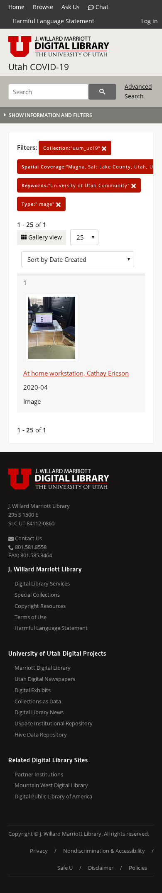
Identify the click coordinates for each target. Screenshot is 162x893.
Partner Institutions (39, 774)
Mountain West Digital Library (51, 785)
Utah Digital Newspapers (45, 679)
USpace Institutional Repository (54, 723)
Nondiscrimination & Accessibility (104, 850)
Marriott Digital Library (43, 667)
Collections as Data (38, 701)
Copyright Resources (40, 606)
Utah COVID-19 (38, 67)
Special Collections (37, 594)
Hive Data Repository (41, 734)
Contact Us (28, 538)
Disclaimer (100, 867)
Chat (101, 7)
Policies (138, 867)
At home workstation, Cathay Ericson (76, 373)
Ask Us (70, 7)
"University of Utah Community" (76, 185)
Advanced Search (138, 91)
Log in (149, 21)
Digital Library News (39, 712)
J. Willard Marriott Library (39, 506)
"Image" (39, 204)
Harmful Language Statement (53, 21)
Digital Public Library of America (53, 796)
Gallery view (44, 237)
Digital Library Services (42, 583)
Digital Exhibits (33, 690)
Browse (43, 7)
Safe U (65, 867)
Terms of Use (31, 617)
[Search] (102, 92)
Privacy (39, 850)
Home (16, 7)
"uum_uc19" (72, 148)
